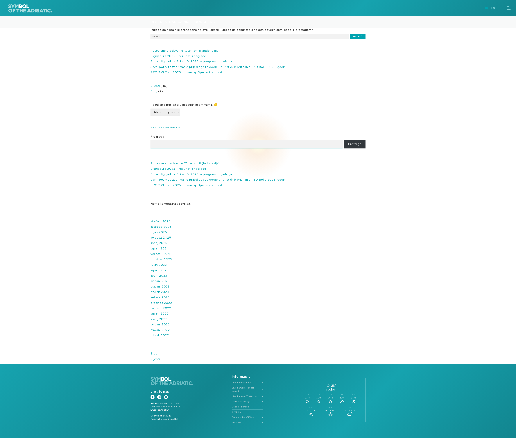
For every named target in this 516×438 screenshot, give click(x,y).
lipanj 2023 (158, 276)
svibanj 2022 (160, 324)
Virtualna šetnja (241, 401)
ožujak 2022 (159, 335)
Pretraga (157, 137)
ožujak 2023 (159, 292)
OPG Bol (237, 412)
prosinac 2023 (161, 259)
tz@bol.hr (163, 409)
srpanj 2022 (159, 313)
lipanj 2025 (158, 243)
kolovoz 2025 (160, 238)
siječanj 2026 (160, 221)
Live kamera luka (241, 382)
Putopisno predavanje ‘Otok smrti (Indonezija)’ (185, 51)
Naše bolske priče (172, 127)
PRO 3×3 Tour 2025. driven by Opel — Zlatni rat (186, 72)
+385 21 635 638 (170, 406)
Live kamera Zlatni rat (244, 396)
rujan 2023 (158, 265)
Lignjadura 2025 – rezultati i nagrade (178, 56)
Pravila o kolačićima (243, 417)
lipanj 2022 (158, 319)
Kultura (161, 127)
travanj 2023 (160, 286)
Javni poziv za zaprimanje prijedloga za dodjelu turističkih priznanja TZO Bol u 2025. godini (218, 67)
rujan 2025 (158, 232)
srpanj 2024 (159, 248)
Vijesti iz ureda (240, 406)
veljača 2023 (160, 297)
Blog (153, 91)
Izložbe (153, 127)
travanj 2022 (160, 330)
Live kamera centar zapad (243, 389)
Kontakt (236, 422)
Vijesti (155, 86)
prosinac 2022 (161, 303)
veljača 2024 (160, 254)
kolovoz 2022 (160, 308)
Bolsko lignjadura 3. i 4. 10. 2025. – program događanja (191, 61)
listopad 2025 (161, 227)
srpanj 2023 (159, 270)
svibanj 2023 (160, 281)
